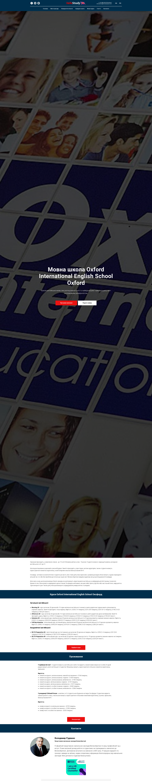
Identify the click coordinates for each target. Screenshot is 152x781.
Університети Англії (67, 8)
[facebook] (31, 3)
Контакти (106, 8)
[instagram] (35, 3)
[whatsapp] (38, 3)
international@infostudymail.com (104, 3)
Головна (45, 8)
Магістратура (55, 8)
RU (120, 3)
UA (116, 3)
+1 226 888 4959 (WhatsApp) (105, 2)
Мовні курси (90, 8)
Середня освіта (79, 8)
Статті (99, 8)
